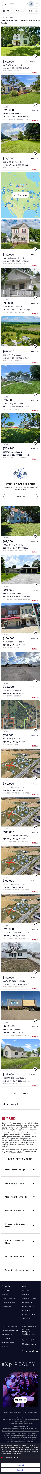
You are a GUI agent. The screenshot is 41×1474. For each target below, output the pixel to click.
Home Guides (6, 1306)
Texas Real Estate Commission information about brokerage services (20, 1431)
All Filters (8, 11)
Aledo (25, 1093)
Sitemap (5, 1346)
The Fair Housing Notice (29, 1437)
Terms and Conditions (9, 1326)
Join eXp (5, 1294)
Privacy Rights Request (10, 1330)
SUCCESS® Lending (29, 1298)
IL (19, 1093)
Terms (7, 1454)
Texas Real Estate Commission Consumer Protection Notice (20, 1433)
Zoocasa (25, 1290)
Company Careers (8, 1302)
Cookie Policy (6, 1338)
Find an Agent (7, 1290)
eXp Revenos (27, 1302)
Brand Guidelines (8, 1342)
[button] (20, 1104)
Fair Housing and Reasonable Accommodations (20, 1423)
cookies (8, 1445)
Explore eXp (6, 1286)
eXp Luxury (26, 1310)
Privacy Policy (7, 1334)
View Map (22, 195)
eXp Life (25, 1286)
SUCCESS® (26, 1294)
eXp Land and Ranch (29, 1314)
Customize (20, 1470)
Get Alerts (34, 11)
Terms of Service (19, 1421)
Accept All (20, 1465)
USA (14, 1093)
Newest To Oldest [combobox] (21, 11)
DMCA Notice (20, 1417)
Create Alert (20, 497)
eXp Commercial (28, 1306)
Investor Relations (8, 1298)
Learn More (30, 1442)
